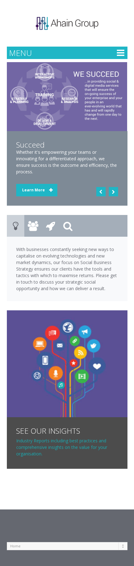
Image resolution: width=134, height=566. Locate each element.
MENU (20, 53)
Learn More (33, 190)
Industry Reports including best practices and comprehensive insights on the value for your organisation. (61, 447)
